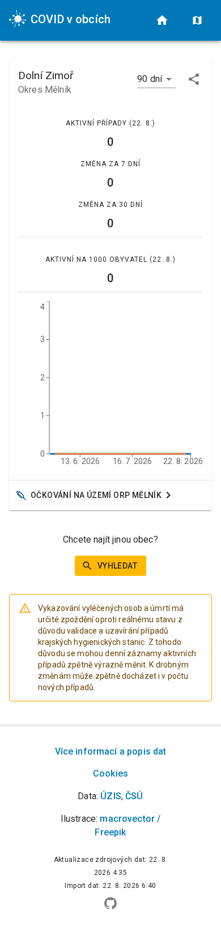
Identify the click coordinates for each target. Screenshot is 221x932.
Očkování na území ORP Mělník (96, 495)
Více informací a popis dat (111, 751)
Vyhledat (117, 565)
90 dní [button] (149, 78)
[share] (193, 79)
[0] (162, 20)
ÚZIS (110, 796)
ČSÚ (134, 796)
